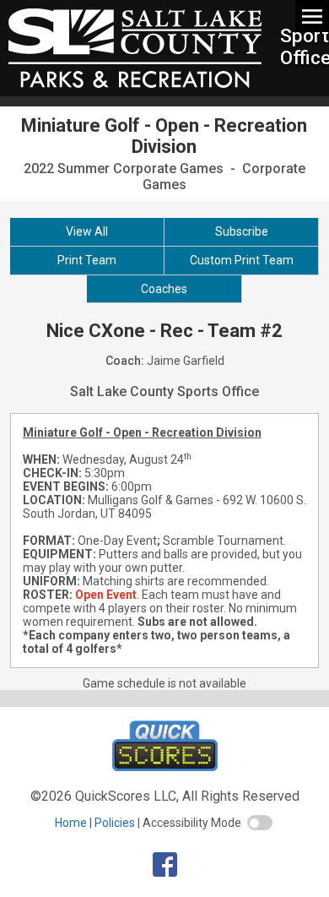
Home (71, 822)
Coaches (164, 289)
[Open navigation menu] (312, 16)
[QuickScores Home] (165, 766)
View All (87, 231)
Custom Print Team (242, 260)
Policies (114, 822)
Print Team (86, 260)
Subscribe (241, 231)
